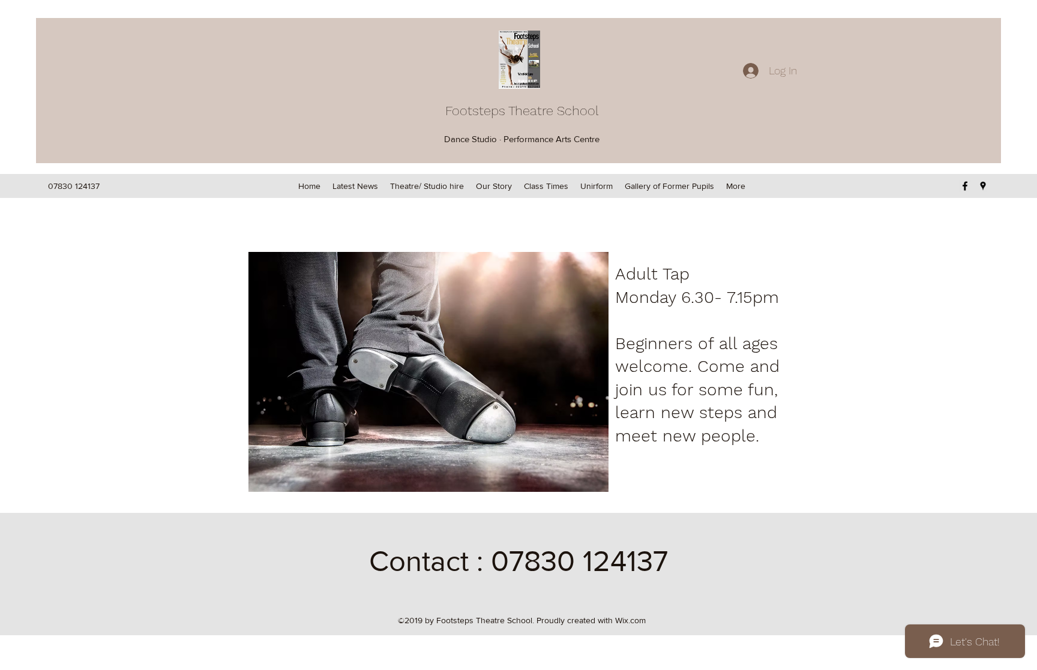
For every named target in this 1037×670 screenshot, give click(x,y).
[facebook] (965, 186)
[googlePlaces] (983, 186)
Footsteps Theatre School (522, 110)
